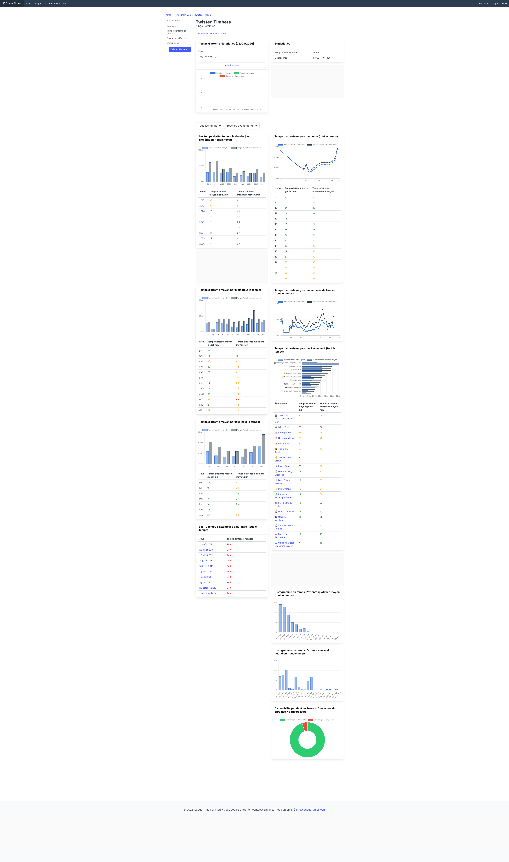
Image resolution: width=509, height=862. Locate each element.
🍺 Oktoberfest (282, 443)
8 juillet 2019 (205, 571)
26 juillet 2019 (206, 549)
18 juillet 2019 (206, 560)
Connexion (483, 3)
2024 (202, 233)
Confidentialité (52, 3)
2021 (201, 216)
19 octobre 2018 (207, 593)
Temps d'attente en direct (176, 32)
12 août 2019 (205, 544)
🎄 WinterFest (282, 427)
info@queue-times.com (311, 809)
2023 (202, 227)
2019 (201, 205)
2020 (202, 211)
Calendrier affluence (177, 38)
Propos (38, 3)
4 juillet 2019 (205, 577)
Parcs (29, 3)
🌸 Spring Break (283, 432)
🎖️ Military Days (283, 488)
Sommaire (172, 26)
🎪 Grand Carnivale (284, 511)
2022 (202, 222)
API (64, 3)
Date (200, 51)
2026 (202, 243)
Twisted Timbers (178, 49)
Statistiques (173, 43)
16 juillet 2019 (206, 566)
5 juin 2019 (204, 582)
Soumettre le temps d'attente (212, 33)
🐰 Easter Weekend (284, 466)
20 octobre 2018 (207, 587)
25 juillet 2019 (206, 555)
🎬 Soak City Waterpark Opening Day (284, 418)
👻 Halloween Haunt (285, 438)
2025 (202, 238)
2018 (201, 200)
